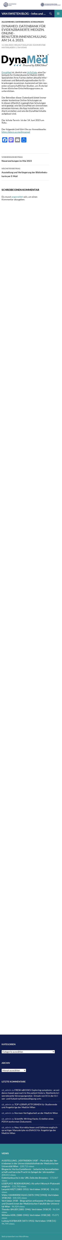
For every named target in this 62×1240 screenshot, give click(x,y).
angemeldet (17, 196)
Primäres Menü (58, 13)
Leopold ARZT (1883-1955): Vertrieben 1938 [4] (25, 1189)
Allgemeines (8, 22)
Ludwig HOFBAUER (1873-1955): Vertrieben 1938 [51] (29, 1220)
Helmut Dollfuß (23, 45)
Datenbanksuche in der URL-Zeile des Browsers (25, 1177)
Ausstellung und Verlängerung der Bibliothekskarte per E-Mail (25, 172)
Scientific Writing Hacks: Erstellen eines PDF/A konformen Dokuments (28, 1120)
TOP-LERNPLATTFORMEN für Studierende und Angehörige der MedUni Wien (29, 1106)
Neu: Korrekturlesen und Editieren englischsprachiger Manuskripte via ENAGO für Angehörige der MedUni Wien (30, 1130)
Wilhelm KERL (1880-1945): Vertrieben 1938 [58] (26, 1215)
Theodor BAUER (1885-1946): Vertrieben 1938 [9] (26, 1209)
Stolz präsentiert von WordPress (15, 1236)
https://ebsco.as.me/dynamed (16, 132)
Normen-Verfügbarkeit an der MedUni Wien (36, 1113)
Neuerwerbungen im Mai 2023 (17, 159)
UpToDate (32, 72)
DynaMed (6, 72)
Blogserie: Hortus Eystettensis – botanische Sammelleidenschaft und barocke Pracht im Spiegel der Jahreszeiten (30, 1170)
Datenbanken (22, 22)
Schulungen (37, 22)
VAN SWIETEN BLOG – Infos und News (24, 13)
